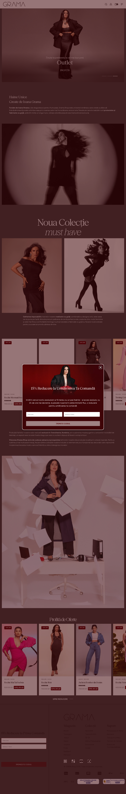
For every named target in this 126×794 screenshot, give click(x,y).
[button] (100, 367)
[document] (63, 397)
